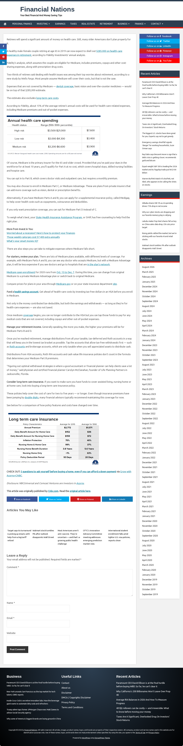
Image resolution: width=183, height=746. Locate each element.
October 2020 (148, 531)
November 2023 (149, 350)
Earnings (60, 24)
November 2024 (149, 291)
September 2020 (150, 535)
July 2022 (146, 428)
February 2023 (149, 394)
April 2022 (147, 443)
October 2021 (148, 472)
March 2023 (148, 389)
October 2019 (148, 589)
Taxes (73, 24)
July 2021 (146, 487)
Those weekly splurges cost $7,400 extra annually (33, 237)
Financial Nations (47, 9)
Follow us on (159, 36)
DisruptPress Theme (102, 738)
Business (122, 24)
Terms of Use (140, 733)
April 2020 (147, 560)
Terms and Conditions (72, 707)
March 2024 (148, 330)
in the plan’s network (98, 264)
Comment (13, 567)
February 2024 (149, 335)
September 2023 (150, 360)
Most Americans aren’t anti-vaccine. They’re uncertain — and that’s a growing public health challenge (69, 537)
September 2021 (150, 477)
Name (11, 602)
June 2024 (147, 316)
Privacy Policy (68, 702)
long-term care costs (47, 98)
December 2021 (149, 462)
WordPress (86, 738)
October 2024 (148, 296)
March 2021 (148, 506)
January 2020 (148, 575)
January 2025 (148, 282)
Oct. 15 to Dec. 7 (65, 272)
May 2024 (147, 321)
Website (11, 633)
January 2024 (148, 340)
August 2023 (148, 364)
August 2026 (148, 267)
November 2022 (149, 408)
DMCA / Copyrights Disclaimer (76, 697)
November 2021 (149, 467)
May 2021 (147, 496)
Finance (139, 24)
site (115, 284)
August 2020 (148, 540)
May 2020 (147, 555)
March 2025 (148, 272)
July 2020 (146, 545)
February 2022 (149, 452)
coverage (28, 315)
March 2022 (148, 448)
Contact (156, 24)
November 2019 (149, 584)
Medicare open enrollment (21, 272)
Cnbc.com (53, 491)
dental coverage (65, 86)
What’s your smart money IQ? (22, 241)
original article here (80, 491)
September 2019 (150, 594)
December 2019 (149, 579)
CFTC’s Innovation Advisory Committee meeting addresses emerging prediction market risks (92, 537)
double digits (31, 397)
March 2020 (148, 565)
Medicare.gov (63, 284)
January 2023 (148, 399)
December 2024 (149, 286)
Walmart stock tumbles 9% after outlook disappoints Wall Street (43, 533)
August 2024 (148, 306)
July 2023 (146, 369)
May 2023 (147, 379)
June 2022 (147, 433)
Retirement (106, 24)
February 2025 (149, 277)
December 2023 (149, 345)
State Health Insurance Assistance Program (59, 217)
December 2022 (149, 404)
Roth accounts (17, 346)
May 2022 (147, 438)
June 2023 (147, 374)
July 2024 (146, 311)
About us (65, 688)
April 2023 (147, 384)
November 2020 (149, 526)
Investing (42, 24)
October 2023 (148, 355)
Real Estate (88, 24)
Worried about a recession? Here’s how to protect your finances (41, 233)
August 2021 (148, 482)
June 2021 (147, 491)
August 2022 (148, 423)
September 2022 (150, 418)
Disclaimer (66, 693)
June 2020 (147, 550)
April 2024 (147, 325)
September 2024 (150, 301)
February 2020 (149, 570)
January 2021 (148, 516)
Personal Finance (22, 24)
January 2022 (148, 457)
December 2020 (149, 521)
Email (10, 618)
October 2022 (148, 413)
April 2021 (147, 501)
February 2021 (149, 511)
